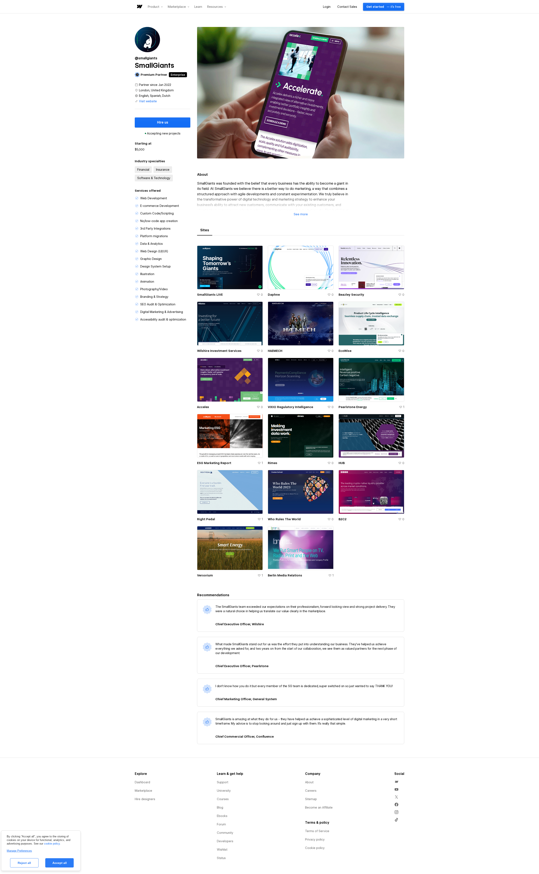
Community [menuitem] (225, 832)
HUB (342, 463)
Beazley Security (351, 294)
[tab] (204, 230)
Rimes (272, 463)
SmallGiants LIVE (210, 294)
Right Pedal (206, 519)
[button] (155, 6)
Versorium (205, 575)
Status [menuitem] (221, 858)
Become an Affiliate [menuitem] (319, 807)
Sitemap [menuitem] (311, 799)
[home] (139, 7)
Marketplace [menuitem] (143, 790)
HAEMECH (275, 351)
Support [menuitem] (222, 782)
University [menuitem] (224, 790)
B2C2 (343, 519)
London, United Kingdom (156, 90)
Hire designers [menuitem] (145, 799)
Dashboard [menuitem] (142, 782)
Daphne (274, 294)
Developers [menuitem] (225, 841)
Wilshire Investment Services (219, 351)
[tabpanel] (300, 413)
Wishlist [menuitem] (222, 849)
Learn (198, 7)
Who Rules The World (284, 519)
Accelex (203, 407)
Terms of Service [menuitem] (317, 831)
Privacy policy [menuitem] (315, 839)
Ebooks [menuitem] (222, 816)
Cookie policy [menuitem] (315, 848)
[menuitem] (396, 782)
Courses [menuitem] (223, 799)
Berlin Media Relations (285, 575)
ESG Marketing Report (214, 463)
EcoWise (345, 351)
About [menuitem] (309, 782)
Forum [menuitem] (221, 824)
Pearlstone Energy (353, 407)
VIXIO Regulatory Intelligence (290, 407)
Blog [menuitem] (220, 807)
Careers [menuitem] (310, 790)
